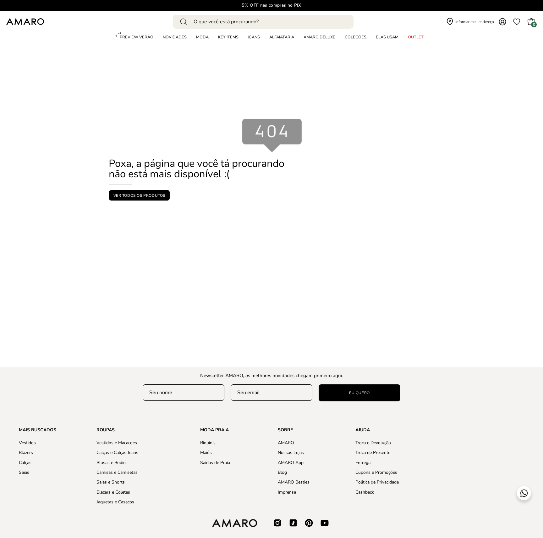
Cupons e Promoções (376, 472)
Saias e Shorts (110, 482)
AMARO (286, 443)
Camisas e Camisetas (117, 472)
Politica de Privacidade (377, 482)
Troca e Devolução (373, 443)
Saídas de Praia (215, 462)
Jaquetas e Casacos (115, 502)
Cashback (364, 492)
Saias (24, 472)
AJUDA (362, 430)
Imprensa (287, 492)
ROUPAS (105, 430)
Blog (282, 472)
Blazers (26, 453)
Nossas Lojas (291, 453)
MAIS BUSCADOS (37, 430)
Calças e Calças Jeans (117, 453)
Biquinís (208, 443)
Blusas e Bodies (112, 462)
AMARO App (291, 462)
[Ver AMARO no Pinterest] (309, 523)
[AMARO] (25, 21)
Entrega (362, 462)
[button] (355, 37)
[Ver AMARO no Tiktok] (293, 523)
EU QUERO (359, 392)
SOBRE (285, 430)
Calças (25, 462)
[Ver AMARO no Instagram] (277, 523)
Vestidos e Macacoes (116, 443)
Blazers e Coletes (113, 492)
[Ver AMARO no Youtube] (324, 523)
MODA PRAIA (214, 430)
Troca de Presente (372, 453)
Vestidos (27, 443)
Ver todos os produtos (139, 195)
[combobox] (263, 22)
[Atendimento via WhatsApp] (524, 493)
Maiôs (206, 453)
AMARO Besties (294, 482)
